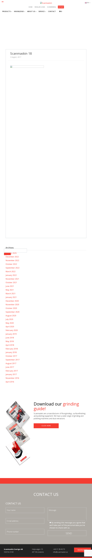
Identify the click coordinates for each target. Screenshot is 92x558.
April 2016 (10, 382)
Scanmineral (51, 7)
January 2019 (11, 334)
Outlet (61, 7)
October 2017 (11, 356)
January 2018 (11, 352)
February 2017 (12, 371)
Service (41, 11)
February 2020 (12, 330)
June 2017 (10, 367)
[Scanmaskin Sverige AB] (46, 3)
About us (31, 11)
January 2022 (11, 275)
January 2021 (11, 297)
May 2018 (10, 341)
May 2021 (10, 290)
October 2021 (11, 282)
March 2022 (10, 271)
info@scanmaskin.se (60, 552)
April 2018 (10, 345)
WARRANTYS (83, 550)
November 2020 (12, 304)
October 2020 (11, 308)
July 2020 (9, 319)
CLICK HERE (46, 426)
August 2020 (11, 315)
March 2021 (10, 293)
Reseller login (40, 7)
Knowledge (19, 11)
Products (6, 11)
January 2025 (11, 253)
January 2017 (11, 374)
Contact (52, 11)
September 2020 (12, 312)
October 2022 (11, 264)
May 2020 (10, 323)
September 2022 (12, 268)
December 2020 (12, 301)
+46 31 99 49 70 (59, 549)
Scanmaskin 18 (21, 53)
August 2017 (11, 363)
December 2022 (12, 256)
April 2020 (10, 326)
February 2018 (12, 349)
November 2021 (12, 279)
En (88, 3)
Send (69, 533)
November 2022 (12, 260)
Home (30, 7)
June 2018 (10, 337)
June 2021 (10, 286)
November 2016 (12, 378)
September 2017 (12, 359)
